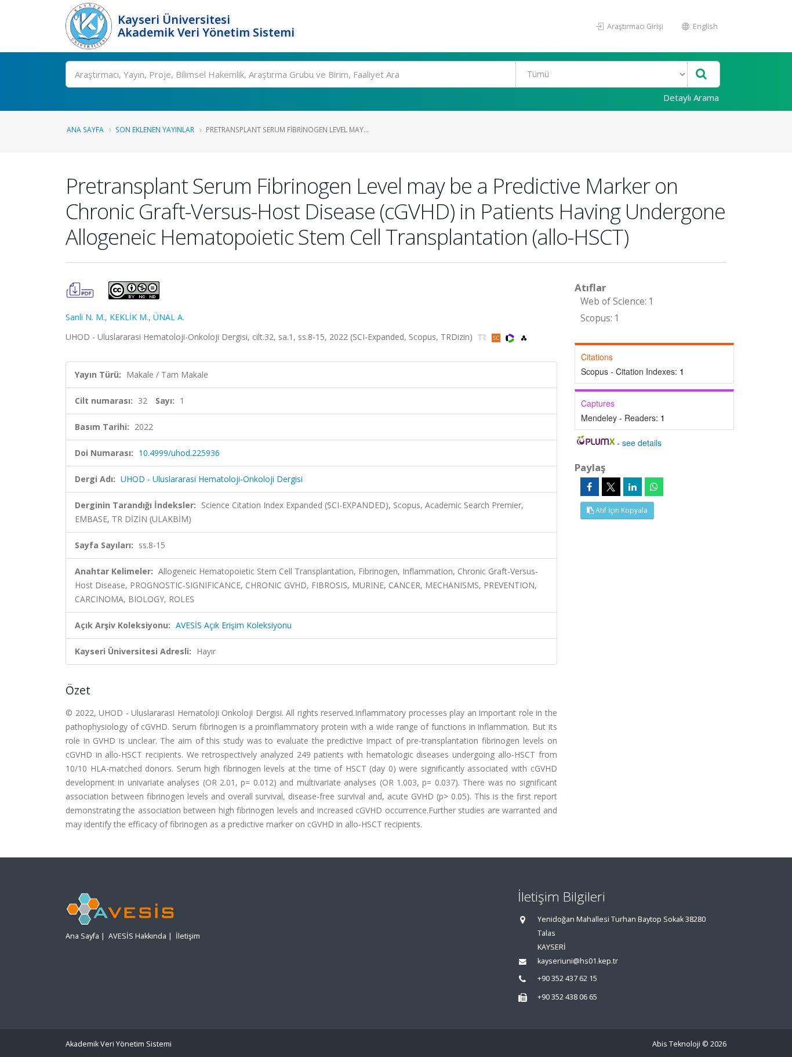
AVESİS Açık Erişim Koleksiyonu (234, 625)
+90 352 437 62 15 (567, 978)
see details (642, 442)
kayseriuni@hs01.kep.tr (577, 961)
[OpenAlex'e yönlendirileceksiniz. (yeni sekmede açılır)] (523, 336)
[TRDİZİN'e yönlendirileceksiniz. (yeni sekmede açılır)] (483, 336)
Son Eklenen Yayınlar (154, 129)
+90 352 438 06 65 (567, 997)
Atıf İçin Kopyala (621, 510)
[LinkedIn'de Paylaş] (632, 486)
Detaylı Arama (691, 97)
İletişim (188, 936)
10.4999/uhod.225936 (179, 452)
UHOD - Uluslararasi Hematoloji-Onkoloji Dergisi (212, 478)
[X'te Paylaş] (611, 486)
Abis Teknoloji (676, 1044)
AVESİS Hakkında (137, 936)
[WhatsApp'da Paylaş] (654, 486)
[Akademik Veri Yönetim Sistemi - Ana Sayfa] (90, 26)
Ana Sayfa (85, 129)
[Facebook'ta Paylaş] (589, 486)
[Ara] (701, 74)
